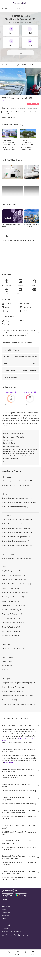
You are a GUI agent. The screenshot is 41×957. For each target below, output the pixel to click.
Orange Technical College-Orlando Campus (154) (18, 683)
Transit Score (29, 392)
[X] (15, 934)
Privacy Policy (6, 912)
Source (5, 462)
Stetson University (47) (9, 700)
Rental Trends (6, 906)
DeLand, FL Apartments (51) (11, 610)
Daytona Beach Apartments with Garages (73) (17, 519)
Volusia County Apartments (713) (13, 648)
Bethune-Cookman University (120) (13, 687)
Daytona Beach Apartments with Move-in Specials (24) (20, 502)
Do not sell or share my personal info (12, 931)
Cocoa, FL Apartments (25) (11, 627)
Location (13, 108)
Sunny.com (5, 922)
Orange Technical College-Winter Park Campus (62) (19, 695)
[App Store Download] (7, 897)
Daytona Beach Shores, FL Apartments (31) (16, 584)
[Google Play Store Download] (21, 897)
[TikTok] (26, 934)
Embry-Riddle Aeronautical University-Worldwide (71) (19, 704)
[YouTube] (19, 934)
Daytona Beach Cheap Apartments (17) (15, 507)
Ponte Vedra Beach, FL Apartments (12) (15, 592)
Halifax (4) (5, 670)
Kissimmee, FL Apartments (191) (13, 623)
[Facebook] (11, 934)
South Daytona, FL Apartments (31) (13, 575)
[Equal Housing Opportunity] (3, 934)
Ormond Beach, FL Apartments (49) (14, 579)
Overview (5, 108)
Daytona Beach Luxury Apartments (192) (15, 541)
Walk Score (10, 392)
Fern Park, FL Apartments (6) (11, 635)
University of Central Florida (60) (12, 691)
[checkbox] (11, 30)
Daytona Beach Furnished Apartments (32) (16, 537)
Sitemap (4, 918)
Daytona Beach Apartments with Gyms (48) (16, 524)
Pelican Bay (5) (7, 665)
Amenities (21, 108)
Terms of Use (5, 915)
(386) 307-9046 (7, 100)
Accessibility (5, 925)
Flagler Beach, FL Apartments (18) (13, 605)
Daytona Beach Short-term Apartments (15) (16, 558)
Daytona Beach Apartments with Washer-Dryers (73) (19, 532)
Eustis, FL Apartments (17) (11, 601)
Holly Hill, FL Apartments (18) (11, 571)
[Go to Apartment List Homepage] (20, 3)
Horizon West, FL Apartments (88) (13, 631)
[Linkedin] (7, 934)
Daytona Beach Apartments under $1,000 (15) (17, 498)
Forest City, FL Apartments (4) (12, 614)
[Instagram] (22, 934)
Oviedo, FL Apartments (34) (11, 618)
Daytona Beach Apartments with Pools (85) (16, 528)
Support (4, 909)
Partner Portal (6, 928)
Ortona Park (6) (7, 661)
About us (4, 900)
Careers (4, 903)
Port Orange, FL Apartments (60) (13, 597)
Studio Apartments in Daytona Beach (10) (15, 485)
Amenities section (10, 762)
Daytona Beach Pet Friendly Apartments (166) (17, 545)
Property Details (32, 108)
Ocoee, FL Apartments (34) (11, 588)
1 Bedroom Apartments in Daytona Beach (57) (17, 481)
